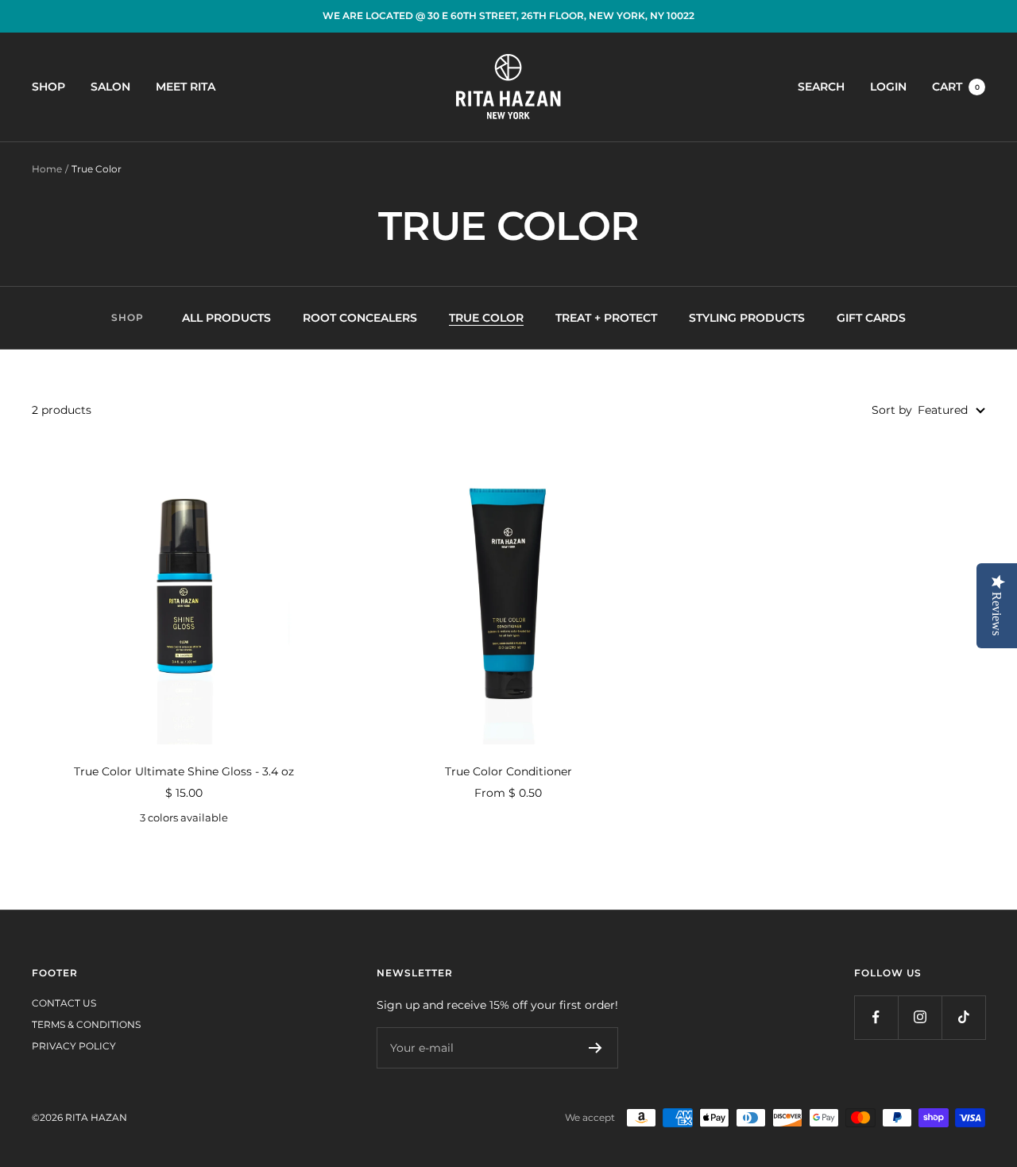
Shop (48, 86)
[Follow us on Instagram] (920, 1017)
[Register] (595, 1047)
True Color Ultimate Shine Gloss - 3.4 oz (184, 771)
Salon (110, 86)
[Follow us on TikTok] (963, 1017)
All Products (226, 318)
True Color (486, 318)
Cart (956, 86)
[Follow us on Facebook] (876, 1017)
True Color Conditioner (508, 771)
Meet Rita (185, 86)
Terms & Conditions (86, 1024)
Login (888, 86)
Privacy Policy (74, 1046)
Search (821, 86)
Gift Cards (871, 318)
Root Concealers (360, 318)
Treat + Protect (606, 318)
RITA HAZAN (96, 1117)
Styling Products (747, 318)
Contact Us (64, 1003)
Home (47, 169)
